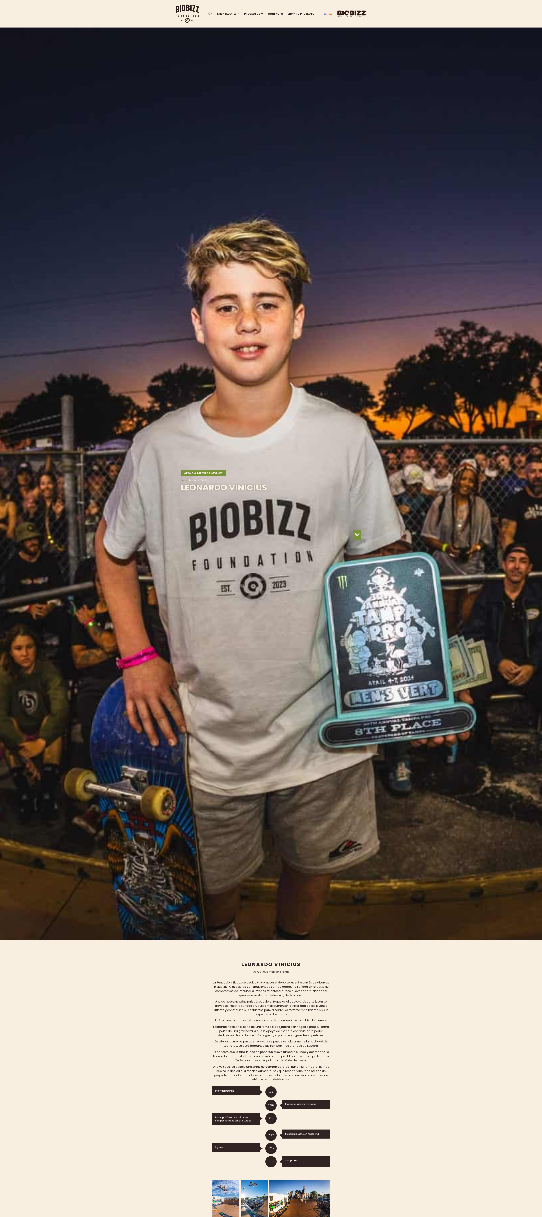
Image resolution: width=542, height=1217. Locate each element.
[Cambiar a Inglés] (325, 13)
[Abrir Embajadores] (238, 14)
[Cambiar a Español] (330, 13)
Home (184, 480)
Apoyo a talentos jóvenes (203, 473)
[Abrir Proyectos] (262, 14)
